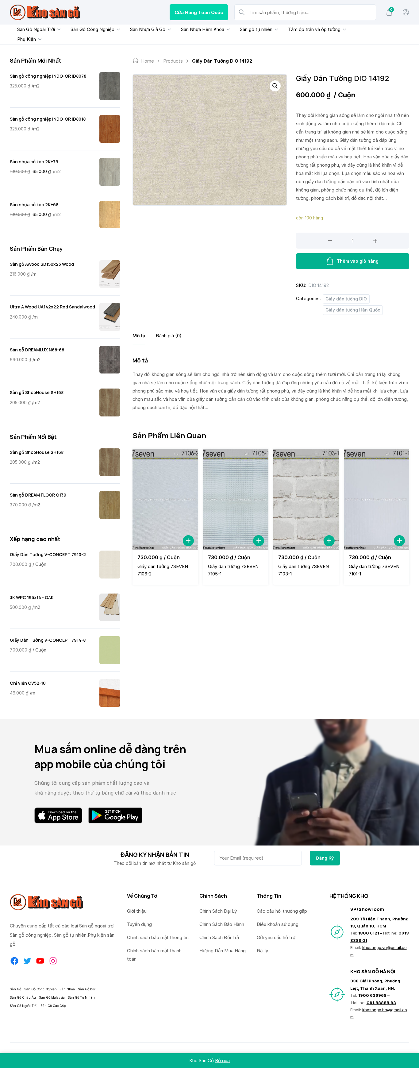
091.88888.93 (381, 1002)
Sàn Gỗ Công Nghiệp (92, 29)
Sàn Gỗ (15, 989)
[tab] (139, 335)
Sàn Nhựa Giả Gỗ (147, 29)
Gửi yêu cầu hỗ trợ (276, 937)
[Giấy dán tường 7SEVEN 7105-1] (236, 499)
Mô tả (139, 336)
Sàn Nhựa (67, 989)
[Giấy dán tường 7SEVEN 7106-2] (165, 499)
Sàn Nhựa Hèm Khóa (202, 29)
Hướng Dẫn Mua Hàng (222, 951)
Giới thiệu (137, 911)
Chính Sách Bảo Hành (221, 924)
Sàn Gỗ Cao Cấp (53, 1006)
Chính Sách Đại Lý (218, 911)
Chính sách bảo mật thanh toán (154, 955)
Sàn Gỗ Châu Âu (23, 997)
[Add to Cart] (188, 540)
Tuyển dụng (139, 924)
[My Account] (405, 12)
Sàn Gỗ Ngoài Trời (36, 29)
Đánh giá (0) (169, 336)
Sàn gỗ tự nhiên (256, 29)
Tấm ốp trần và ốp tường (314, 29)
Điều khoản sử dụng (277, 924)
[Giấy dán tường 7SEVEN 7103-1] (306, 499)
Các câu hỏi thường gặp (282, 911)
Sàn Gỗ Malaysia (52, 997)
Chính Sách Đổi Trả (219, 937)
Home (147, 61)
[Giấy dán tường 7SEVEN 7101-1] (376, 499)
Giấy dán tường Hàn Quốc (352, 309)
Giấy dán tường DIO (346, 298)
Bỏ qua (222, 1060)
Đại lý (262, 951)
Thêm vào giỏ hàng (358, 261)
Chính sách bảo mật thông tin (158, 937)
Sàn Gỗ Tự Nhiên (81, 997)
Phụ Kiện (26, 39)
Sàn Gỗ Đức (87, 989)
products (173, 61)
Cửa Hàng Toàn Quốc (199, 12)
